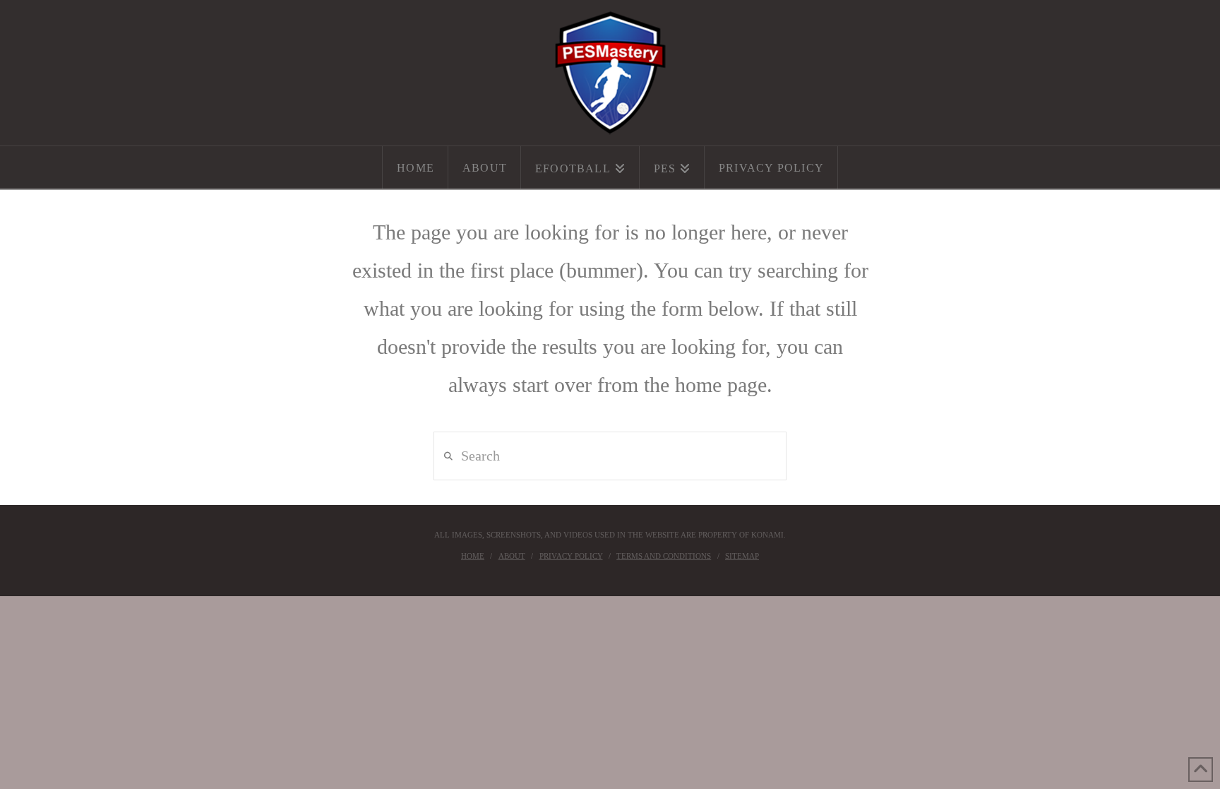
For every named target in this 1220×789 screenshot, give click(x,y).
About (511, 556)
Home (472, 556)
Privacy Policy (571, 556)
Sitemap (742, 556)
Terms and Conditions (663, 556)
